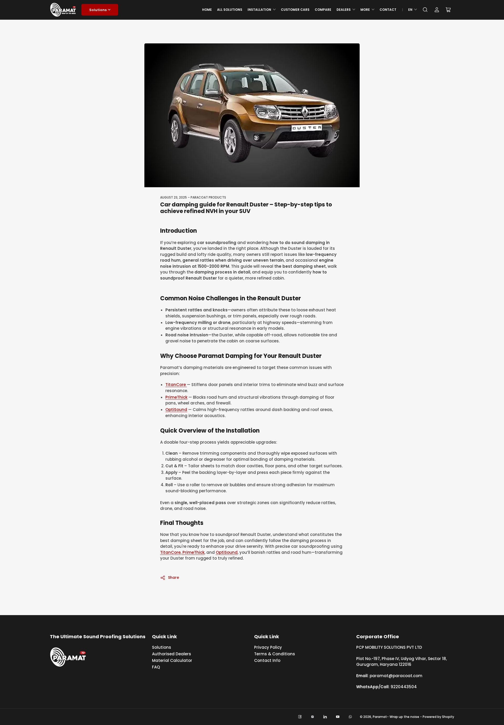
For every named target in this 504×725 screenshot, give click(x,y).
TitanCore (176, 384)
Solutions (98, 9)
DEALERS (344, 9)
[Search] (425, 10)
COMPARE (323, 9)
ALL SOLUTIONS (229, 9)
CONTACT (388, 9)
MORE (365, 9)
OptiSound (176, 409)
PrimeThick (176, 397)
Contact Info (267, 660)
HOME (207, 9)
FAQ (156, 667)
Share (173, 577)
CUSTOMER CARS (295, 9)
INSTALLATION (259, 9)
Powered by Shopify (438, 716)
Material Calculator (172, 660)
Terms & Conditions (274, 654)
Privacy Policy (268, 647)
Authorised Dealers (171, 654)
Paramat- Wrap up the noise (396, 716)
